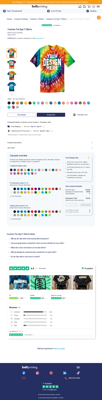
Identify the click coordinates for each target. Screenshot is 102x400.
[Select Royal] (18, 189)
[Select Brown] (56, 189)
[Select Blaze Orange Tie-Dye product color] (18, 170)
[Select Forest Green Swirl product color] (21, 170)
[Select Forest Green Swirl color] (21, 102)
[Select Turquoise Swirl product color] (28, 173)
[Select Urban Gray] (46, 189)
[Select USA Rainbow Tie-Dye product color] (32, 173)
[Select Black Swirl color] (13, 102)
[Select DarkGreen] (35, 192)
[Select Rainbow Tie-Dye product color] (18, 173)
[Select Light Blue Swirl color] (38, 102)
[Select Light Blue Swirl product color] (35, 170)
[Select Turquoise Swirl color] (9, 107)
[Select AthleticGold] (28, 192)
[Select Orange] (49, 189)
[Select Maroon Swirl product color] (39, 170)
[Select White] (11, 189)
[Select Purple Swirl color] (76, 102)
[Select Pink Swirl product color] (11, 173)
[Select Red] (32, 189)
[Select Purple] (39, 189)
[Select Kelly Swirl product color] (32, 170)
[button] (51, 238)
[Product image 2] (12, 64)
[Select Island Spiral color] (29, 102)
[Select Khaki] (60, 189)
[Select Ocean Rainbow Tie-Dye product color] (53, 170)
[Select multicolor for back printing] (49, 215)
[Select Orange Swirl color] (63, 102)
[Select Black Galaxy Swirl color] (9, 102)
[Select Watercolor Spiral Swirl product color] (35, 173)
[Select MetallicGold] (21, 192)
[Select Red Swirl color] (84, 102)
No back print (16, 219)
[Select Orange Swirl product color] (56, 170)
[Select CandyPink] (32, 192)
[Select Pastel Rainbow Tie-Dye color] (67, 102)
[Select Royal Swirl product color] (25, 173)
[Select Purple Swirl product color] (14, 173)
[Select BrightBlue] (25, 189)
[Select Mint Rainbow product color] (42, 170)
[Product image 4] (12, 87)
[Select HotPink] (53, 189)
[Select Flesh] (11, 192)
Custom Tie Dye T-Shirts (56, 19)
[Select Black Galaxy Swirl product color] (11, 170)
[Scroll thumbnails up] (11, 45)
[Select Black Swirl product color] (14, 170)
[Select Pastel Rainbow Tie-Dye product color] (60, 170)
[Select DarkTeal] (21, 189)
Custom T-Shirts (37, 19)
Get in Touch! (59, 348)
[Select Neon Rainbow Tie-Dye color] (55, 102)
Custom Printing (21, 19)
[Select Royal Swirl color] (88, 102)
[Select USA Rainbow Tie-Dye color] (13, 107)
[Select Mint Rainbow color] (46, 102)
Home (9, 19)
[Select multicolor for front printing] (49, 192)
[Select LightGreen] (46, 192)
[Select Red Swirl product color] (21, 173)
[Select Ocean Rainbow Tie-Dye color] (59, 102)
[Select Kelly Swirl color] (34, 102)
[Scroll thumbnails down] (11, 94)
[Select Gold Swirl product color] (25, 170)
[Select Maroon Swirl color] (42, 102)
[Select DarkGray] (14, 192)
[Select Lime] (42, 189)
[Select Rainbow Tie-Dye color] (80, 102)
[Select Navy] (28, 189)
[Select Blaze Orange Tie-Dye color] (17, 102)
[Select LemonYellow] (39, 192)
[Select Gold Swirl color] (25, 102)
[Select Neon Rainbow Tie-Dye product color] (49, 170)
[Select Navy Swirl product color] (46, 170)
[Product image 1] (12, 53)
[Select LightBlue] (42, 192)
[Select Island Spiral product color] (28, 170)
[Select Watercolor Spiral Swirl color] (17, 107)
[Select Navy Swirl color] (50, 102)
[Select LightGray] (18, 192)
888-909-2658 (74, 378)
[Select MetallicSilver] (25, 192)
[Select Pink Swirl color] (71, 102)
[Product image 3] (12, 75)
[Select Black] (14, 189)
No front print (16, 196)
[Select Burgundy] (35, 189)
